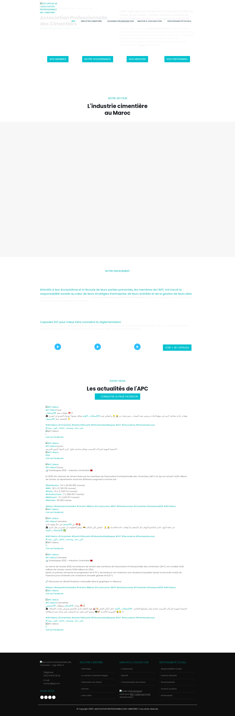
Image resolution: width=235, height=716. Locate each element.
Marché (124, 675)
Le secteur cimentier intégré (97, 149)
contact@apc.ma (51, 683)
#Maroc (50, 506)
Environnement (168, 682)
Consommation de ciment (133, 682)
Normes (177, 149)
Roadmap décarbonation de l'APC (64, 218)
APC (73, 21)
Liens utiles (87, 695)
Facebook (42, 697)
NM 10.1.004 (186, 168)
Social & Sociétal (169, 689)
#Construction (102, 506)
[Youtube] (188, 29)
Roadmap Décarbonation (120, 21)
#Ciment (81, 506)
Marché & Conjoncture (149, 21)
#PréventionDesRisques (103, 424)
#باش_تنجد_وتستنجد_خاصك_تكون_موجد (64, 427)
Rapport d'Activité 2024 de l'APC (170, 218)
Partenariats (167, 695)
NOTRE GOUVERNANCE (97, 59)
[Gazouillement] (183, 29)
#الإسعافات (51, 413)
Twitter (46, 697)
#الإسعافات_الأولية (91, 416)
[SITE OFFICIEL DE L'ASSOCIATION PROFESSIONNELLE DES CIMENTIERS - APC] (49, 8)
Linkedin (53, 697)
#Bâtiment (51, 497)
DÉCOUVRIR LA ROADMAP (64, 226)
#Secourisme (128, 424)
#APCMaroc (52, 424)
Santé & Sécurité (169, 675)
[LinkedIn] (193, 29)
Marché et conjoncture (117, 218)
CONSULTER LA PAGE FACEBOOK (119, 396)
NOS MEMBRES (58, 59)
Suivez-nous (118, 381)
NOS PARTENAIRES (177, 59)
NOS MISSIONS (137, 59)
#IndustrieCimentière (65, 506)
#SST (118, 424)
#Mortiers (50, 500)
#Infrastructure (53, 494)
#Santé (76, 424)
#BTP (113, 506)
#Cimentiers (64, 424)
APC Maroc (51, 410)
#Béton (90, 506)
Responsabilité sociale (179, 21)
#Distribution (52, 485)
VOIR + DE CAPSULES (177, 347)
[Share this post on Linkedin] (49, 440)
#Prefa (49, 491)
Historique (58, 149)
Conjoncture (127, 669)
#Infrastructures (125, 506)
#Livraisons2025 (155, 506)
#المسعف (50, 418)
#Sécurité (85, 424)
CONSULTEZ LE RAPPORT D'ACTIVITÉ (170, 226)
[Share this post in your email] (51, 440)
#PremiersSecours (145, 424)
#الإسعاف (68, 605)
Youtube (50, 697)
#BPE (48, 488)
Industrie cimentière (91, 21)
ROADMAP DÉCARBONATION (140, 693)
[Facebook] (179, 29)
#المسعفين (51, 605)
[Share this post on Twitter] (48, 440)
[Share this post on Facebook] (46, 440)
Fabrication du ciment (137, 149)
